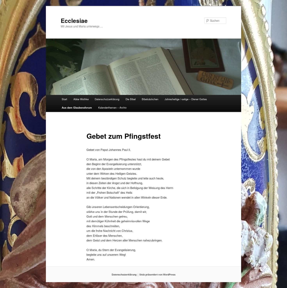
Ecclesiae (74, 20)
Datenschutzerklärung (107, 99)
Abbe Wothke (81, 99)
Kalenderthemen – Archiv (112, 107)
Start (64, 99)
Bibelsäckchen (150, 99)
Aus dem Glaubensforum (77, 107)
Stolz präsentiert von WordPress (157, 274)
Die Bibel (131, 99)
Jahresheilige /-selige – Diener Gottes (186, 99)
